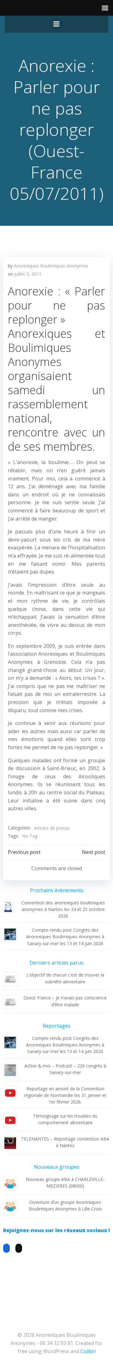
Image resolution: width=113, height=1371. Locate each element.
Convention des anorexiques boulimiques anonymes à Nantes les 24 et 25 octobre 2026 (63, 909)
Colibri (88, 1351)
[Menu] (56, 24)
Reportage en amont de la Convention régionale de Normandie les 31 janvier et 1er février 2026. (65, 1095)
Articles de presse (52, 828)
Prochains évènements (56, 890)
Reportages (56, 1025)
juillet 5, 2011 (27, 274)
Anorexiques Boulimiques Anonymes (51, 266)
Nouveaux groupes (56, 1166)
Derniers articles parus (56, 962)
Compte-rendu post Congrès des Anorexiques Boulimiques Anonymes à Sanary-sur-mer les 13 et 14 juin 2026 (65, 936)
